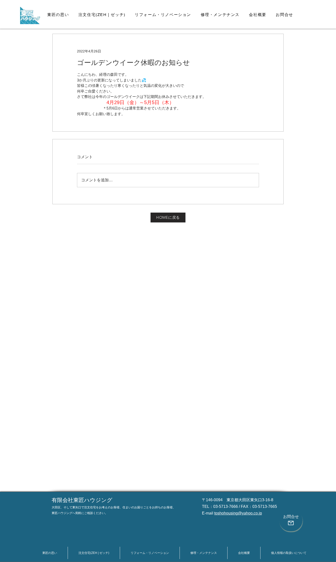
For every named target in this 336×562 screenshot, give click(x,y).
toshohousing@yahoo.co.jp (238, 513)
